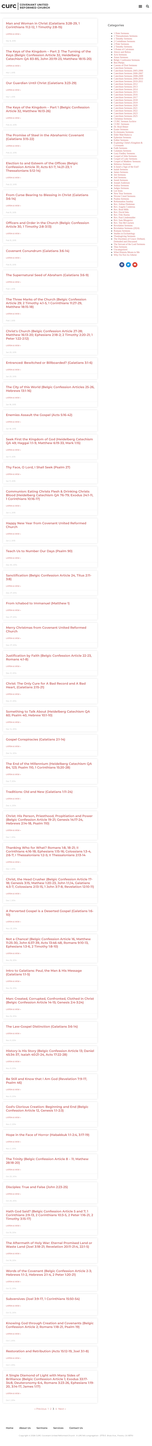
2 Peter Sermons (121, 44)
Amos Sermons (121, 57)
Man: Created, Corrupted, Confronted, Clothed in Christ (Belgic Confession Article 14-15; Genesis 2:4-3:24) (50, 1000)
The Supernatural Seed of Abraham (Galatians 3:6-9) (47, 275)
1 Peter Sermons (121, 33)
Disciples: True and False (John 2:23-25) (37, 1187)
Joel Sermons (120, 177)
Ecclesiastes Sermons (124, 132)
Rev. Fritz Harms (122, 215)
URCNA (81, 1435)
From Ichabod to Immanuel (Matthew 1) (38, 603)
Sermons (42, 1428)
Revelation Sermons (123, 225)
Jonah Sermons (121, 180)
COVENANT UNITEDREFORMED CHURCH (35, 6)
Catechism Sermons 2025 (126, 116)
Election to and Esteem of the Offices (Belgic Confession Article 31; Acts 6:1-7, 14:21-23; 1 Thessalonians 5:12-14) (42, 166)
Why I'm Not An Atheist (125, 255)
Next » (62, 1408)
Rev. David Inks (121, 212)
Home (9, 1428)
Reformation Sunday (123, 201)
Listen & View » (13, 34)
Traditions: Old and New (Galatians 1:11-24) (39, 792)
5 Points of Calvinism (124, 49)
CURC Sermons (121, 124)
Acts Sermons (120, 54)
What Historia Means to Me (127, 252)
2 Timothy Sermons (123, 46)
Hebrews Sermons (122, 164)
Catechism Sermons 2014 (126, 89)
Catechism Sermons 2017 (126, 97)
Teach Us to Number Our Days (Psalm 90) (39, 551)
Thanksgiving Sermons (124, 236)
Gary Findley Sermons (124, 153)
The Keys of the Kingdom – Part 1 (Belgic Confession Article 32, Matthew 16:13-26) (48, 109)
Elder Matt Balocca (123, 134)
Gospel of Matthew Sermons (127, 161)
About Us (25, 1428)
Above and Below (122, 52)
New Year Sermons (123, 193)
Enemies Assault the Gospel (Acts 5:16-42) (39, 415)
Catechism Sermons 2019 (126, 102)
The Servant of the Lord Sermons (129, 244)
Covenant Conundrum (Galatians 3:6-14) (37, 251)
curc (8, 5)
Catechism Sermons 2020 (126, 105)
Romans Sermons (122, 231)
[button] (140, 6)
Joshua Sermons (121, 185)
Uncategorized (120, 249)
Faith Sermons (120, 148)
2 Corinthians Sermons (124, 41)
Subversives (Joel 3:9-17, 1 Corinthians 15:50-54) (43, 1299)
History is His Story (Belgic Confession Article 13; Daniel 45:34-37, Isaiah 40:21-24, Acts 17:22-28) (50, 1052)
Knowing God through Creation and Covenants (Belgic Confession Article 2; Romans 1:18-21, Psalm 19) (50, 1325)
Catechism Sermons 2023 (126, 113)
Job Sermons (120, 175)
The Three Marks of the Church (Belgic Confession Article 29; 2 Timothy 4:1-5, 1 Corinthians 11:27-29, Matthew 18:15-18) (46, 303)
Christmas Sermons (123, 118)
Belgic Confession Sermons (127, 60)
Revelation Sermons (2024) (126, 228)
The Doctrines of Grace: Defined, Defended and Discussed (129, 240)
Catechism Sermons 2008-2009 (128, 76)
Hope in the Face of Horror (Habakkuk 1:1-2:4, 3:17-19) (47, 1135)
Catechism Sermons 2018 (126, 100)
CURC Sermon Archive (125, 121)
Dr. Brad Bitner (121, 126)
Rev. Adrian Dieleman (124, 204)
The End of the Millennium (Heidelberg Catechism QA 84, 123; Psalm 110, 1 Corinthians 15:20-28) (49, 765)
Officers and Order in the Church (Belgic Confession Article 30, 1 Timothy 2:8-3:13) (47, 224)
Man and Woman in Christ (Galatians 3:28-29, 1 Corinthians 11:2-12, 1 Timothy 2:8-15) (43, 25)
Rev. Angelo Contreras (124, 207)
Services (58, 1428)
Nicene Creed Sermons (124, 196)
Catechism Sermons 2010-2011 (128, 81)
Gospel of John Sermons (125, 156)
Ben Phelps (119, 62)
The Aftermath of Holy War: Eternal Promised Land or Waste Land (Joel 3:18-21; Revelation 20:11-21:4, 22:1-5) (49, 1244)
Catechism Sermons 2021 (126, 108)
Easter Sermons (121, 129)
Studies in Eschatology (124, 233)
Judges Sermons (121, 188)
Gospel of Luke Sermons (125, 159)
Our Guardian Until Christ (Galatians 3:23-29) (41, 83)
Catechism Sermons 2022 (126, 110)
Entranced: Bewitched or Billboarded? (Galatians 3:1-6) (49, 363)
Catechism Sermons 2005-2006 (128, 70)
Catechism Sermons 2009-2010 (128, 78)
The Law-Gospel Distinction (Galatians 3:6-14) (42, 1026)
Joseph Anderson (122, 183)
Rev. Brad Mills (121, 209)
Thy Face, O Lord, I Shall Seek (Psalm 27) (38, 467)
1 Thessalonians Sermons (125, 36)
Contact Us (76, 1428)
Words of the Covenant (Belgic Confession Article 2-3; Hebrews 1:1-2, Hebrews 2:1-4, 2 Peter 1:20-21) (49, 1272)
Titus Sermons (120, 247)
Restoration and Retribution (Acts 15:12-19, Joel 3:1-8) (47, 1351)
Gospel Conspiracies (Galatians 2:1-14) (35, 739)
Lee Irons (118, 191)
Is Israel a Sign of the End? (126, 167)
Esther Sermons (121, 140)
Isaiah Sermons (121, 169)
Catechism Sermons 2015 (126, 92)
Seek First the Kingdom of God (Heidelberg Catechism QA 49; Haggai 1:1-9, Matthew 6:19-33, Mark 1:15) (49, 441)
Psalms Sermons (121, 199)
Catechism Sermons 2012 (126, 84)
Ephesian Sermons (122, 137)
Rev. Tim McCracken (124, 223)
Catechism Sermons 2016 (126, 94)
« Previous (40, 1408)
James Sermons (121, 172)
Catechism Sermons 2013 (126, 86)
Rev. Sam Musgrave (123, 220)
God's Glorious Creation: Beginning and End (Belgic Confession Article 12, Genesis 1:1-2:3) (47, 1108)
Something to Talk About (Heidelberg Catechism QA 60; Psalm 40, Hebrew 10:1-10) (48, 713)
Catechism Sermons (123, 68)
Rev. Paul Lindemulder (124, 217)
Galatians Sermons (122, 150)
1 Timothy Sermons (123, 38)
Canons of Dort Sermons (125, 65)
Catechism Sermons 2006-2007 (128, 73)
